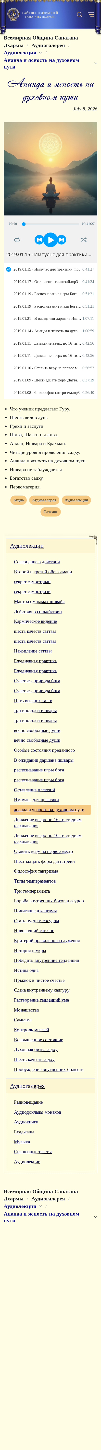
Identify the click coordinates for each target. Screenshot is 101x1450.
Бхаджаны (24, 1131)
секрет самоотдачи (32, 581)
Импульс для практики (36, 799)
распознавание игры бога (39, 769)
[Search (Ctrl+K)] (79, 14)
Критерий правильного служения (47, 940)
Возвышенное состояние (38, 1039)
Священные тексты (33, 1151)
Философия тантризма (36, 871)
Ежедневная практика (35, 660)
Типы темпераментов (35, 881)
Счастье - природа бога (37, 680)
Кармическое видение (35, 621)
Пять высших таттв (33, 700)
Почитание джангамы (35, 910)
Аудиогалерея (27, 1086)
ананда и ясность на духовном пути (49, 809)
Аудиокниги (26, 1121)
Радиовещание (28, 1102)
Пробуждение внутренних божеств (48, 1069)
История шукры (30, 950)
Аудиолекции (27, 546)
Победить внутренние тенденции (46, 960)
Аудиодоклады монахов (37, 1112)
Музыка (22, 1141)
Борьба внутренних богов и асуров (49, 900)
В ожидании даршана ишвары (44, 760)
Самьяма (22, 1019)
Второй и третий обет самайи (43, 571)
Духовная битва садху (36, 1049)
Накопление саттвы (33, 650)
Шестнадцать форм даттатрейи (44, 861)
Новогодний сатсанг (34, 930)
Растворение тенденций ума (41, 999)
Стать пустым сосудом (36, 920)
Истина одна (26, 970)
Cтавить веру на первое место (43, 851)
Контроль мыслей (31, 1029)
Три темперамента (32, 891)
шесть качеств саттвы (35, 631)
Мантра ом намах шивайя (39, 601)
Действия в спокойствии (38, 611)
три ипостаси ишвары (35, 710)
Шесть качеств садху (34, 1059)
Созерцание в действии (37, 561)
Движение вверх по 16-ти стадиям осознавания (48, 822)
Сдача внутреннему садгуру (42, 990)
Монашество (26, 1009)
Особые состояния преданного (44, 750)
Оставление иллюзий (34, 789)
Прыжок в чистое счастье (39, 980)
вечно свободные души (37, 730)
